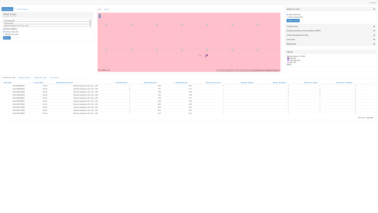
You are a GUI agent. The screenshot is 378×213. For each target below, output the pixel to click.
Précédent (362, 118)
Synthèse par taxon (25, 77)
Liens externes (54, 77)
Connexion (373, 3)
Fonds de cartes (292, 26)
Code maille (7, 83)
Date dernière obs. (182, 83)
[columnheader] (18, 82)
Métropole (8, 9)
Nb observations (121, 83)
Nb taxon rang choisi (213, 83)
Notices (106, 9)
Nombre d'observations (296, 17)
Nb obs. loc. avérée (310, 83)
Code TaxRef (38, 83)
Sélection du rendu (293, 9)
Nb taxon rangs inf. (247, 83)
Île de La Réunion (22, 9)
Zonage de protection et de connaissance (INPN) (304, 30)
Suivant (369, 118)
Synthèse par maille (9, 77)
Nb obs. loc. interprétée (344, 83)
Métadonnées (291, 44)
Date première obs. (150, 83)
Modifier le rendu (293, 21)
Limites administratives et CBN (297, 35)
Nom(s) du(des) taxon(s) (64, 83)
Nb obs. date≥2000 (279, 83)
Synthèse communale (12, 34)
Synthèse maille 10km (12, 32)
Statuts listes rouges (40, 77)
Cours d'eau (291, 39)
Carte (99, 9)
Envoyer (6, 38)
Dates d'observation (295, 14)
